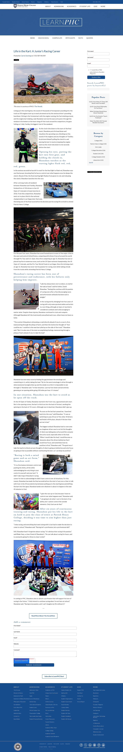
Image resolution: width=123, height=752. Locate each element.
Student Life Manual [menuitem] (66, 719)
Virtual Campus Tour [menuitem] (35, 710)
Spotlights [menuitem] (70, 38)
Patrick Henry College (98, 144)
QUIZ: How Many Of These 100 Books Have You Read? (98, 102)
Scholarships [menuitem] (33, 701)
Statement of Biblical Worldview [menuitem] (21, 698)
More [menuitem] (103, 6)
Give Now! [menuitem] (80, 693)
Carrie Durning (26, 56)
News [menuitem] (32, 38)
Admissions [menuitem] (59, 6)
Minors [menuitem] (47, 698)
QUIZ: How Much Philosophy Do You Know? (98, 107)
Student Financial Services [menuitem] (36, 719)
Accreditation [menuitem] (17, 704)
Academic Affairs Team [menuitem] (51, 727)
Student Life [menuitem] (85, 6)
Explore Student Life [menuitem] (66, 690)
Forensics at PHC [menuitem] (49, 707)
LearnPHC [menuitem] (49, 743)
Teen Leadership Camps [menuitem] (36, 716)
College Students (98, 157)
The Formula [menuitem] (17, 690)
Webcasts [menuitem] (95, 698)
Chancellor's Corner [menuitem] (98, 729)
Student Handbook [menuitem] (66, 716)
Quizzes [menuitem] (89, 38)
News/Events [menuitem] (54, 2)
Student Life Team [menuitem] (65, 713)
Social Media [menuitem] (17, 719)
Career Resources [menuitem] (50, 719)
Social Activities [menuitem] (65, 704)
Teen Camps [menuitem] (56, 743)
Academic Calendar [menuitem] (50, 733)
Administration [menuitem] (17, 713)
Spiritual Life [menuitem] (64, 693)
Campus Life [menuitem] (57, 38)
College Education (98, 150)
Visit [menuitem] (62, 2)
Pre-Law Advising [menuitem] (49, 710)
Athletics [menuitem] (46, 2)
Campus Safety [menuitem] (65, 707)
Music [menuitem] (46, 713)
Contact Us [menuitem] (16, 716)
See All (91, 162)
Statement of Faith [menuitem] (18, 696)
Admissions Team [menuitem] (34, 690)
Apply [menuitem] (31, 696)
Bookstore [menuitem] (96, 693)
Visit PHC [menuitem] (32, 693)
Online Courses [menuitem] (49, 701)
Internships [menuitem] (48, 716)
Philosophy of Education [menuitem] (20, 701)
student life (98, 153)
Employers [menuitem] (95, 713)
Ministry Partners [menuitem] (97, 707)
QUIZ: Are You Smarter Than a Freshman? (98, 117)
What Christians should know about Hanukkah (98, 112)
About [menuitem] (48, 6)
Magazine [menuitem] (39, 2)
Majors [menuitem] (47, 696)
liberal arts (98, 160)
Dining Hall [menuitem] (96, 701)
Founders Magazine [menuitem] (98, 704)
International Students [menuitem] (35, 704)
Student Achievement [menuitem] (98, 734)
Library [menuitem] (47, 725)
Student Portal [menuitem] (15, 2)
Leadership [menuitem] (16, 710)
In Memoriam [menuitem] (96, 723)
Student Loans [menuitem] (33, 707)
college (98, 140)
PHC (98, 147)
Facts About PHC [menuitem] (18, 707)
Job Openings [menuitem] (96, 710)
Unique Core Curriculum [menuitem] (51, 693)
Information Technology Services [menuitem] (99, 717)
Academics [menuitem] (71, 6)
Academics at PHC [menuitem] (50, 690)
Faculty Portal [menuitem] (6, 2)
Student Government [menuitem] (66, 701)
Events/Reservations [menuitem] (98, 726)
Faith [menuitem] (80, 38)
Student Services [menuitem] (65, 710)
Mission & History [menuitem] (18, 693)
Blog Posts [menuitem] (95, 696)
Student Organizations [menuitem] (67, 698)
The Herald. (38, 106)
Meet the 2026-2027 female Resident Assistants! (98, 121)
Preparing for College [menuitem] (35, 713)
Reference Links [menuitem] (97, 732)
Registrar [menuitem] (95, 720)
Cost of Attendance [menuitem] (34, 698)
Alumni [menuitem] (33, 2)
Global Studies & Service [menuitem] (51, 704)
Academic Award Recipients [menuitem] (52, 736)
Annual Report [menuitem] (81, 701)
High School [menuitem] (43, 38)
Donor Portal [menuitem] (25, 2)
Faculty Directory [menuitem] (49, 722)
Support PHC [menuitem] (80, 690)
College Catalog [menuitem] (49, 730)
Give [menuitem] (95, 6)
